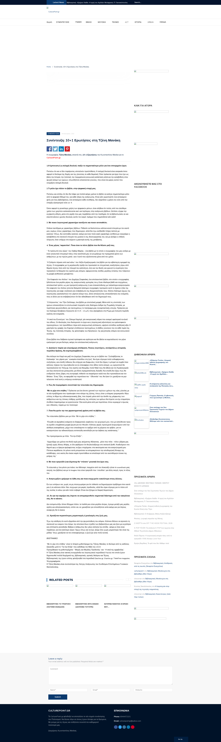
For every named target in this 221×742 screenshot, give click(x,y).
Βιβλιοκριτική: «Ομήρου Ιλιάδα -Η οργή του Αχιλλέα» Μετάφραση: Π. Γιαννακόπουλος (97, 2)
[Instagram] (167, 2)
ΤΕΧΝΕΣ (115, 22)
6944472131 (125, 716)
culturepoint (139, 571)
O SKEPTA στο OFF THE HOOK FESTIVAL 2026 (153, 523)
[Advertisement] (110, 46)
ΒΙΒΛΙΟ (89, 22)
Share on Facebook (49, 149)
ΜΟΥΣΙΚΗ (102, 22)
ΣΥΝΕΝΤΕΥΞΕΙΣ (62, 22)
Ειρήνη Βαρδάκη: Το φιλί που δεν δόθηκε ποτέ (151, 543)
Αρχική (49, 22)
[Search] (153, 2)
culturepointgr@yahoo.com (130, 721)
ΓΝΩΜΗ (78, 22)
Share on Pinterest (67, 149)
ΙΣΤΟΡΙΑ (138, 22)
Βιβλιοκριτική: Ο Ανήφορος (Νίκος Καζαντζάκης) (152, 514)
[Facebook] (162, 2)
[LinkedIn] (170, 2)
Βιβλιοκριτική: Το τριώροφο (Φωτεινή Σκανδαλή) (59, 605)
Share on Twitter (55, 149)
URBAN (150, 22)
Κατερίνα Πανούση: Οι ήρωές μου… (116, 605)
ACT (126, 22)
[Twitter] (164, 2)
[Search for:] (141, 2)
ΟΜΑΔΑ (163, 22)
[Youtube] (173, 2)
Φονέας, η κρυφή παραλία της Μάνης (148, 518)
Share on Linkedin (61, 149)
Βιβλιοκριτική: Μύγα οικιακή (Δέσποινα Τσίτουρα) (87, 605)
